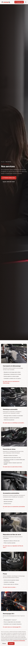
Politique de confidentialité (19, 640)
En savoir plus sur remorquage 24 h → (12, 627)
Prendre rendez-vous (9, 177)
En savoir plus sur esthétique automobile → (14, 422)
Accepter (11, 643)
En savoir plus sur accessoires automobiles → (14, 507)
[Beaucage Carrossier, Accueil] (5, 2)
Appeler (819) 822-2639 (9, 181)
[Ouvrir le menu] (25, 2)
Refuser (4, 643)
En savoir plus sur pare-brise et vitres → (13, 466)
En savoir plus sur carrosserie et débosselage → (11, 382)
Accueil (2, 161)
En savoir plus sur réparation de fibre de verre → (13, 546)
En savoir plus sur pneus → (10, 587)
